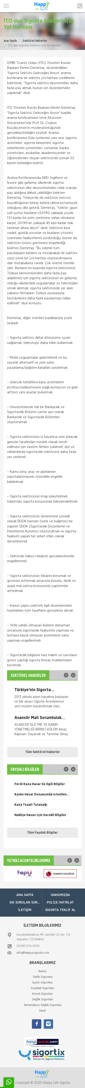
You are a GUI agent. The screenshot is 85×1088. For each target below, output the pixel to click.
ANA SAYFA (24, 895)
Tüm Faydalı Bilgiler (42, 832)
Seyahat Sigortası (42, 988)
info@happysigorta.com (33, 952)
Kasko (42, 971)
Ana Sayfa (10, 40)
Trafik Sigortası (43, 977)
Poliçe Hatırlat (60, 902)
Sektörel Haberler (34, 40)
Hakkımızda (60, 895)
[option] (42, 700)
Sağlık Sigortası (42, 999)
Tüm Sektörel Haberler (42, 752)
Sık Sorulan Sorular (25, 902)
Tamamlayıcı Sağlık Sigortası (43, 1005)
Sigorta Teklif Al (60, 910)
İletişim (24, 910)
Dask (42, 1010)
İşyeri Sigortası (42, 982)
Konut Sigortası (42, 993)
